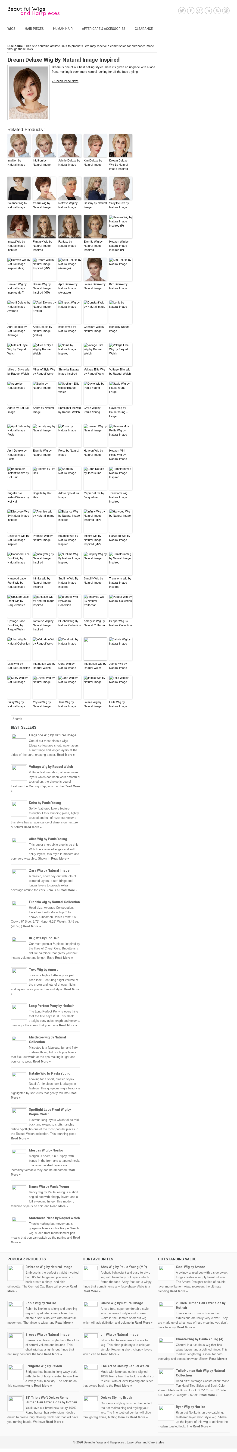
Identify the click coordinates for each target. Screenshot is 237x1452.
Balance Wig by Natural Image (17, 205)
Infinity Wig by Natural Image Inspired (42, 582)
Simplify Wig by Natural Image (93, 580)
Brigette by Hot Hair (42, 495)
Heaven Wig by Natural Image (93, 452)
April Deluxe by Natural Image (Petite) (42, 331)
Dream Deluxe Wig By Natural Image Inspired (118, 165)
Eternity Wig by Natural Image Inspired (93, 246)
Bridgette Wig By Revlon (43, 1366)
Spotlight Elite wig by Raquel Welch (69, 410)
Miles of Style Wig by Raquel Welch (18, 371)
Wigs (11, 29)
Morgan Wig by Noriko (46, 1150)
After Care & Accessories (103, 29)
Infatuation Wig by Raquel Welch (44, 666)
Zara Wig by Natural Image (49, 870)
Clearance (144, 29)
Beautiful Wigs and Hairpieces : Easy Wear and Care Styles (124, 1442)
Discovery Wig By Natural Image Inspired (18, 540)
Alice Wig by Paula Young (48, 839)
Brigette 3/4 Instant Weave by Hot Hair (18, 497)
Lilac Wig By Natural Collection (18, 666)
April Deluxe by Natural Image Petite (17, 455)
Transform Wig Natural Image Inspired (118, 497)
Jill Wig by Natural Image (119, 1334)
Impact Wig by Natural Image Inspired (16, 246)
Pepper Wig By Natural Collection (120, 623)
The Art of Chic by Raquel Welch (125, 1366)
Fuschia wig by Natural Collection (54, 902)
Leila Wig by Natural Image (118, 704)
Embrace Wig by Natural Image (48, 1267)
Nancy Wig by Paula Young (49, 1186)
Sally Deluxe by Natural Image (119, 205)
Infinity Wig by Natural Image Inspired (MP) (93, 540)
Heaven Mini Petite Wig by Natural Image (118, 455)
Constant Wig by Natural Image (94, 329)
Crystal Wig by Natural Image (42, 704)
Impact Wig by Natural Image (67, 329)
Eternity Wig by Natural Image (42, 452)
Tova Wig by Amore (43, 969)
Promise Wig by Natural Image (43, 538)
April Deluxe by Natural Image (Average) (68, 288)
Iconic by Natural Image (119, 329)
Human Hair (63, 29)
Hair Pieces (34, 29)
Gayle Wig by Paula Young (92, 410)
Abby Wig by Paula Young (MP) (124, 1267)
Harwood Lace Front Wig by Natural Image (16, 582)
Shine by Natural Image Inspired (68, 371)
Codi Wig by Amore (190, 1267)
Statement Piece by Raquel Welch (54, 1218)
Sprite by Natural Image (43, 410)
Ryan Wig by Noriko (190, 1407)
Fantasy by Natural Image (67, 243)
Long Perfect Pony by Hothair (51, 1006)
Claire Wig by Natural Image (122, 1303)
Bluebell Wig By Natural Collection (69, 623)
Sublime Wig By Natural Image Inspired (68, 582)
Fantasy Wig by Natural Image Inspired (42, 246)
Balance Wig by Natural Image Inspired (68, 540)
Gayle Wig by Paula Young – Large (118, 412)
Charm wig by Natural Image (42, 205)
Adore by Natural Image (18, 410)
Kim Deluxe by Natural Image (93, 162)
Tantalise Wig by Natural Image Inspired (43, 625)
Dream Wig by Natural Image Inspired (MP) (42, 288)
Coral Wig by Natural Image (67, 666)
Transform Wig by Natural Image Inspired (120, 582)
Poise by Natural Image (68, 452)
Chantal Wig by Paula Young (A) (199, 1339)
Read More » (66, 754)
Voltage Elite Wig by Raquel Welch (94, 371)
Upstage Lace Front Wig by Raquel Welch (16, 625)
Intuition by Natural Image (16, 162)
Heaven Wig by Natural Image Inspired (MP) (17, 288)
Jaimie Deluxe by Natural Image (69, 162)
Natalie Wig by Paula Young (49, 1073)
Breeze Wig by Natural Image (47, 1334)
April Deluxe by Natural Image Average (17, 331)
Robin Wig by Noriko (40, 1303)
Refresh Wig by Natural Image (68, 205)
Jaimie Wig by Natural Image (118, 666)
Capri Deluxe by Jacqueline (94, 495)
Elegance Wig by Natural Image (52, 735)
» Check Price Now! (65, 81)
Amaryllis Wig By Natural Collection (95, 623)
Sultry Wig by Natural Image (16, 704)
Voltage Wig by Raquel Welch (51, 767)
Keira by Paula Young (45, 803)
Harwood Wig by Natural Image (119, 538)
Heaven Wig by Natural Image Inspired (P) (118, 246)
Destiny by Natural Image (95, 205)
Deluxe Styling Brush (116, 1397)
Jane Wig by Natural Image (67, 704)
